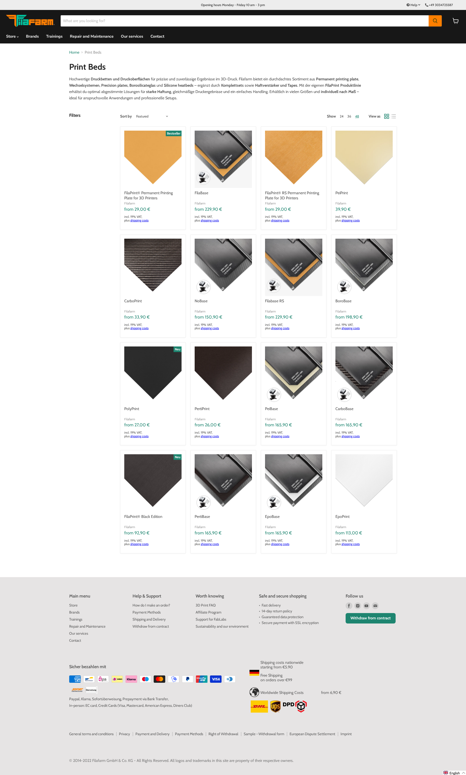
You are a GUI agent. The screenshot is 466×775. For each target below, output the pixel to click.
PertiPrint (202, 408)
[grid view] (386, 116)
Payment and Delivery (152, 734)
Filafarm (129, 203)
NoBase (201, 301)
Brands (32, 36)
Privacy (124, 734)
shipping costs (139, 220)
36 (349, 116)
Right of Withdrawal (223, 734)
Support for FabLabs (211, 619)
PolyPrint (131, 408)
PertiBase (202, 516)
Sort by (126, 116)
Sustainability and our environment (222, 626)
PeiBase (271, 408)
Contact (157, 36)
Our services (132, 36)
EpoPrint (342, 516)
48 (357, 116)
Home (74, 52)
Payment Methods (147, 612)
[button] (454, 773)
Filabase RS (274, 301)
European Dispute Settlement (312, 734)
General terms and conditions (91, 734)
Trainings (54, 36)
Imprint (346, 734)
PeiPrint (341, 193)
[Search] (435, 20)
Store (73, 605)
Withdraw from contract (151, 626)
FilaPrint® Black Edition (143, 516)
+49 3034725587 (441, 5)
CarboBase (344, 408)
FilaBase (201, 193)
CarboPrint (133, 301)
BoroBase (343, 301)
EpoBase (272, 516)
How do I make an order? (151, 605)
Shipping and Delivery (149, 619)
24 (341, 116)
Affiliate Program (208, 612)
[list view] (393, 116)
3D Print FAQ (206, 605)
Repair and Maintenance (92, 36)
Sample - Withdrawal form (264, 734)
